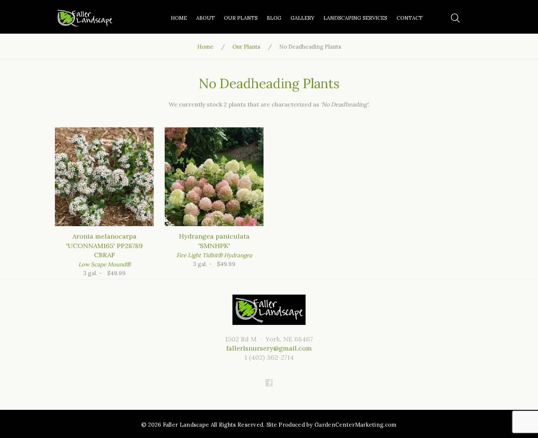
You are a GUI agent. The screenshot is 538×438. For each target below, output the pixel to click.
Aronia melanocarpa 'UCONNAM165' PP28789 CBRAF (104, 245)
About (205, 18)
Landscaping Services (355, 18)
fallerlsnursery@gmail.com (269, 348)
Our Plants (241, 18)
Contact (410, 18)
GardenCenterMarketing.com (355, 424)
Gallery (302, 18)
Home (179, 18)
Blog (274, 18)
